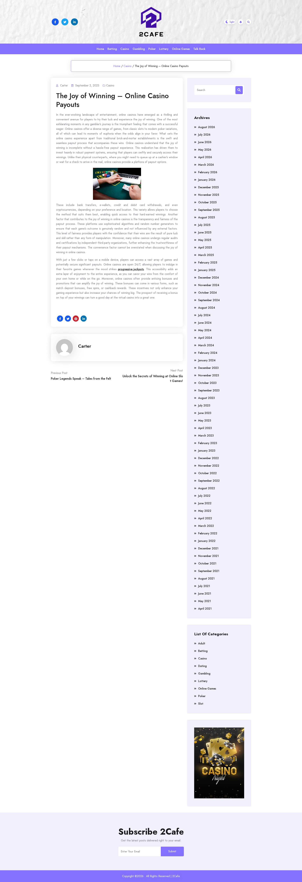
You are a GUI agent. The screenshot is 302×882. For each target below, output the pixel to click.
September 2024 (209, 300)
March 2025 (206, 255)
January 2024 (206, 360)
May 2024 (204, 330)
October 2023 (207, 383)
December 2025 (208, 187)
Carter (84, 346)
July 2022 (204, 496)
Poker (152, 49)
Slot (200, 704)
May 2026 (204, 150)
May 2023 (204, 421)
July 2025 (204, 225)
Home (100, 49)
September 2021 (208, 571)
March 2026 (206, 165)
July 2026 (204, 135)
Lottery (163, 49)
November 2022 (208, 466)
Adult (201, 643)
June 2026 (204, 142)
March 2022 (206, 526)
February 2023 (207, 443)
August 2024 (206, 308)
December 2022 (208, 458)
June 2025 (204, 232)
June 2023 (204, 413)
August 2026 (206, 127)
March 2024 (206, 345)
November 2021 (208, 556)
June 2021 (204, 594)
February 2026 (207, 172)
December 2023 (208, 368)
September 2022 (209, 481)
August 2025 (206, 217)
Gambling (139, 49)
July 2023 (204, 405)
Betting (112, 49)
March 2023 (206, 436)
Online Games (181, 49)
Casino (124, 49)
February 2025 (207, 263)
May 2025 (204, 240)
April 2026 (205, 157)
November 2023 (208, 375)
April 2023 (205, 428)
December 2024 (208, 278)
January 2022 (206, 541)
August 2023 (206, 398)
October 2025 (207, 202)
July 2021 (204, 586)
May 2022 (204, 511)
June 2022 (204, 503)
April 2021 (205, 609)
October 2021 (207, 563)
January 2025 (206, 270)
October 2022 (207, 473)
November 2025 (208, 195)
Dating (202, 666)
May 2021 (204, 601)
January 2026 (206, 180)
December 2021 (208, 548)
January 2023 (206, 451)
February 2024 (207, 353)
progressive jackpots (131, 269)
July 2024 (204, 315)
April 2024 (205, 338)
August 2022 (206, 488)
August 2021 (206, 579)
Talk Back (199, 49)
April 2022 (205, 518)
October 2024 (207, 293)
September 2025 (209, 210)
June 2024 (204, 323)
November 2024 (208, 285)
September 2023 (209, 390)
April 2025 (205, 247)
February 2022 (207, 533)
